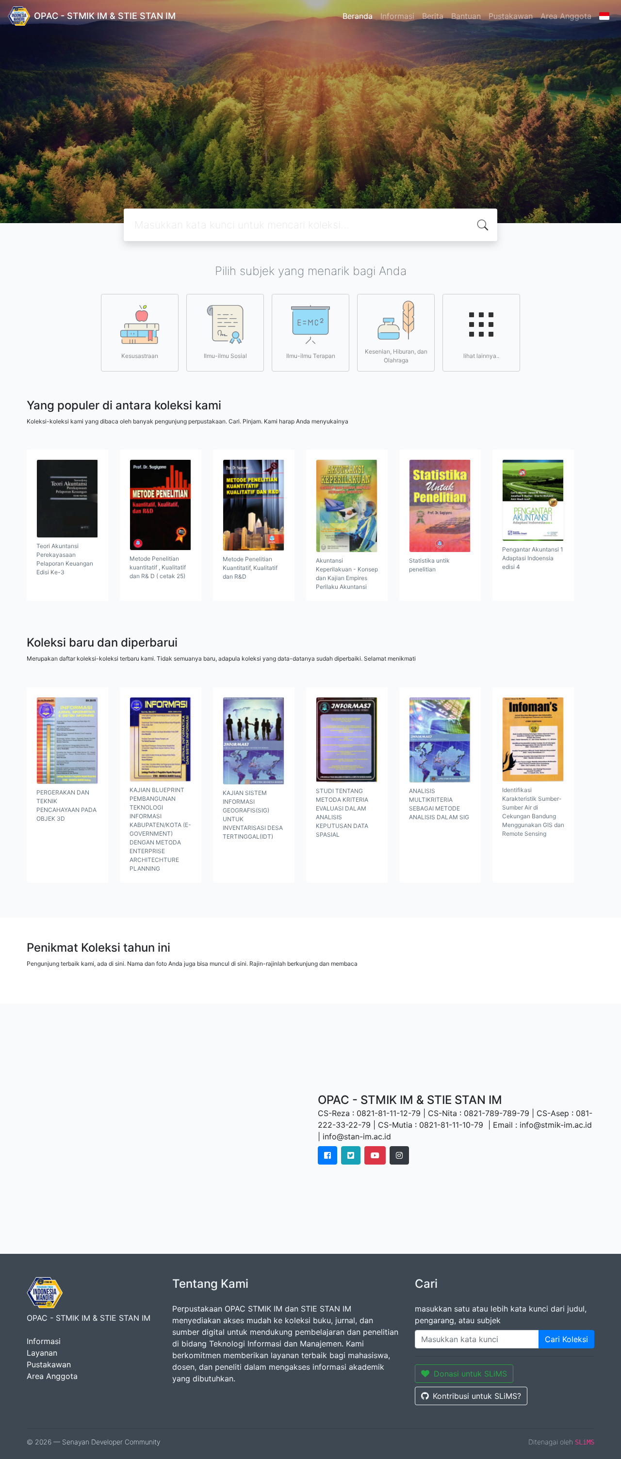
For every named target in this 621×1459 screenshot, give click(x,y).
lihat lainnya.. (481, 355)
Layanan (42, 1353)
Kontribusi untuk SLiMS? (477, 1396)
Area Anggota (565, 16)
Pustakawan (511, 16)
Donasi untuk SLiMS (470, 1373)
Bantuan (466, 16)
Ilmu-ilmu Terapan (310, 355)
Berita (432, 16)
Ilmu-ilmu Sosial (225, 355)
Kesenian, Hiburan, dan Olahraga (396, 356)
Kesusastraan (139, 355)
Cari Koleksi (566, 1339)
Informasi (397, 16)
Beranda (358, 16)
